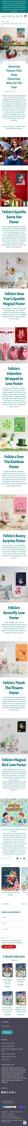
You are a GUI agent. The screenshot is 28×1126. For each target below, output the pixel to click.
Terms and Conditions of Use (16, 1111)
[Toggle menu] (1, 16)
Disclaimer (3, 1113)
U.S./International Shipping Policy (9, 1115)
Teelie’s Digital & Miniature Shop (12, 782)
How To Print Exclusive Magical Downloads (11, 1118)
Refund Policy (11, 1113)
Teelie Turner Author (7, 1046)
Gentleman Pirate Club (8, 1057)
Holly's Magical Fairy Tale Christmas (7, 982)
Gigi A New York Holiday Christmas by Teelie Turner (20, 1010)
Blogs (7, 21)
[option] (10, 881)
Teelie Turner (5, 1060)
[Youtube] (5, 1092)
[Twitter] (15, 1092)
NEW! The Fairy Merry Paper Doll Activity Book (7, 1010)
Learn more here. (16, 247)
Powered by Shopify (6, 1121)
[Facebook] (2, 1092)
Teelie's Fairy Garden (8, 1043)
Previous (6, 904)
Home (2, 21)
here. (15, 831)
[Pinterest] (12, 1092)
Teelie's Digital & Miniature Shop (17, 1120)
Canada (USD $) (7, 1102)
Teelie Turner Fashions (8, 1054)
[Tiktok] (10, 1092)
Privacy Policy (4, 1111)
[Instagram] (7, 1092)
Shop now (14, 960)
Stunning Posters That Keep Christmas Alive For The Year (13, 24)
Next (23, 904)
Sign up (7, 1032)
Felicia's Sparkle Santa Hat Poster (10, 892)
